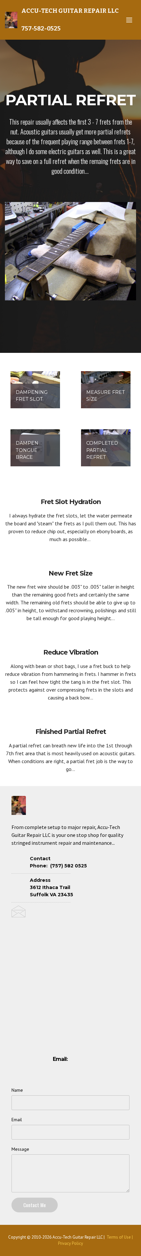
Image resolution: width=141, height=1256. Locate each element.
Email (16, 1120)
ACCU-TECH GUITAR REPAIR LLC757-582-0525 (70, 19)
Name (17, 1090)
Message (20, 1149)
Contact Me (34, 1204)
